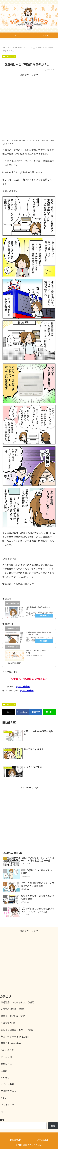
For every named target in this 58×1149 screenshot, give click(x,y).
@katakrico (23, 686)
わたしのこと (10, 56)
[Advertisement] (29, 106)
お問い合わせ (43, 1140)
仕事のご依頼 (15, 1140)
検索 (53, 1125)
